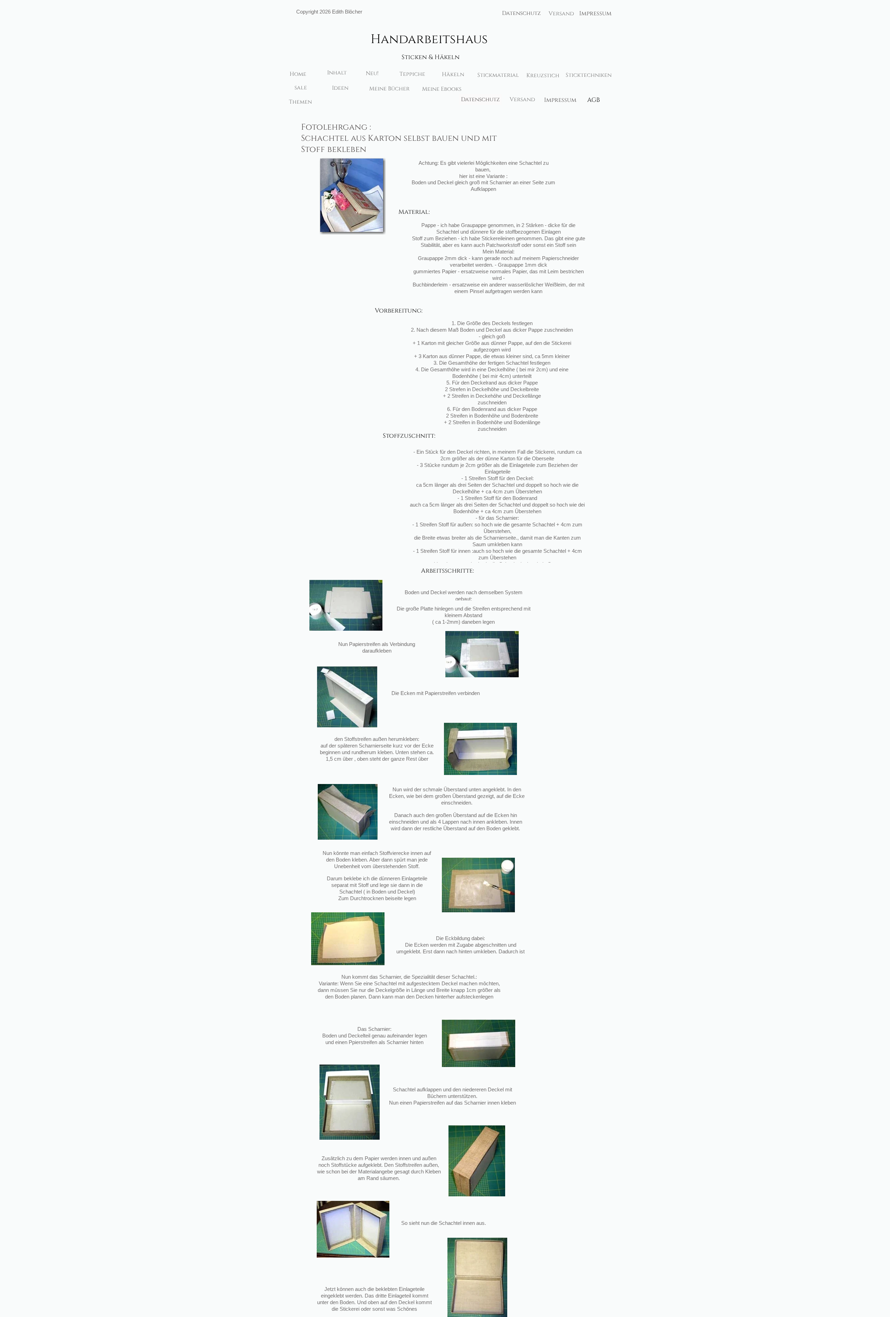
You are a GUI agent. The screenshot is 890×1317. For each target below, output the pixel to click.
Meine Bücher (389, 88)
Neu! (372, 73)
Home (298, 74)
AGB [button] (593, 100)
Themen (300, 102)
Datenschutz (521, 13)
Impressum (595, 13)
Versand (561, 13)
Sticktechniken (589, 75)
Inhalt (337, 72)
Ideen (340, 88)
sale (300, 87)
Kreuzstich (542, 75)
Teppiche (412, 74)
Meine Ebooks (441, 89)
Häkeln (453, 74)
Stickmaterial (498, 75)
